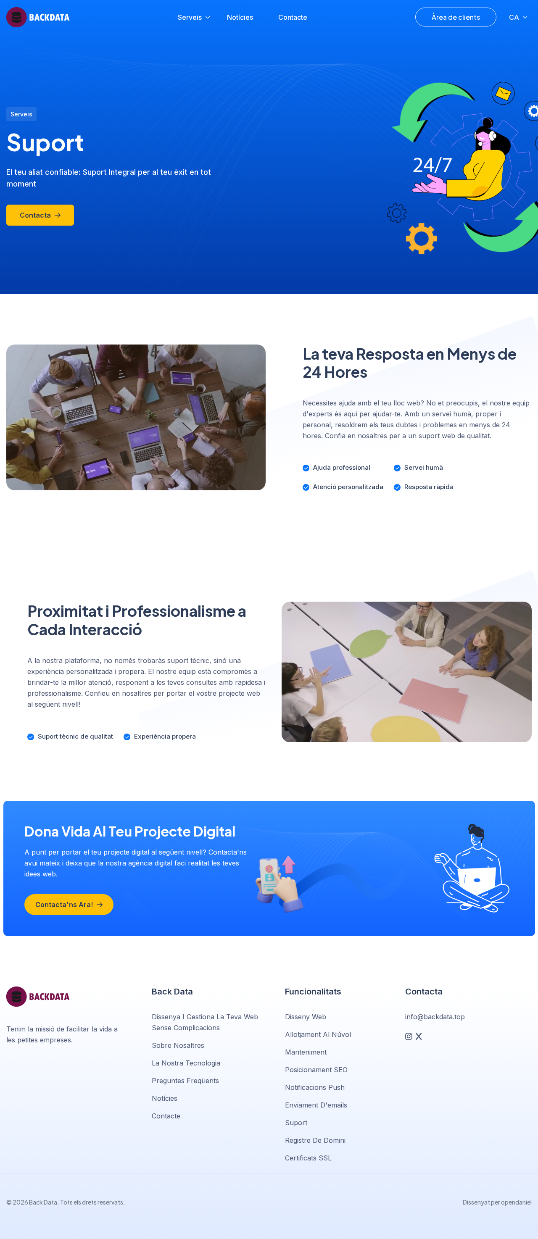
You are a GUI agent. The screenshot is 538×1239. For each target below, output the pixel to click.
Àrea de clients (456, 17)
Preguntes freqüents (185, 1080)
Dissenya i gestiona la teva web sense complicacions (205, 1022)
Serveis (190, 17)
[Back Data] (37, 996)
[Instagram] (408, 1036)
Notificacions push (315, 1087)
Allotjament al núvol (318, 1034)
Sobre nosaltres (178, 1045)
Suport (296, 1122)
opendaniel (516, 1202)
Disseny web (305, 1017)
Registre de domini (315, 1140)
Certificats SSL (308, 1158)
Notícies (240, 17)
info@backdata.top (435, 1017)
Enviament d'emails (316, 1105)
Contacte (292, 17)
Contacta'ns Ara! (65, 904)
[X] (419, 1036)
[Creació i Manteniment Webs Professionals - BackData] (37, 17)
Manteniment (306, 1052)
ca (514, 17)
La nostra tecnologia (186, 1063)
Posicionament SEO (316, 1069)
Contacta (36, 215)
